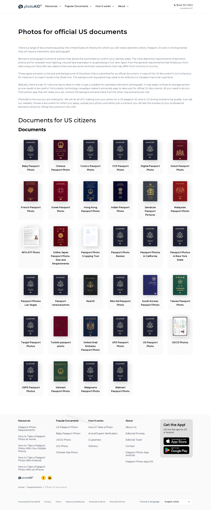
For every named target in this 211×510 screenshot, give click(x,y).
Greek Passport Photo (60, 209)
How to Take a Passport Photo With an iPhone (31, 468)
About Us (131, 427)
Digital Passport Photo (150, 168)
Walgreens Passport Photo (90, 389)
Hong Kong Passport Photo (90, 209)
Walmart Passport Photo (120, 389)
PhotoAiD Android (97, 502)
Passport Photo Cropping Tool (90, 254)
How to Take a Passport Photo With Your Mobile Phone (32, 448)
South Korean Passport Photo (150, 303)
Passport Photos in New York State (180, 256)
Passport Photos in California (150, 254)
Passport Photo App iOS (139, 461)
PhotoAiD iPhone (117, 502)
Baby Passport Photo (30, 168)
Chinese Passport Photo (60, 168)
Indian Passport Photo (120, 209)
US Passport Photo (150, 344)
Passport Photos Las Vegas (31, 303)
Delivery (93, 446)
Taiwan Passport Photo (180, 303)
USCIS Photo (63, 439)
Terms (58, 502)
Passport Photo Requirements (27, 428)
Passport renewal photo (60, 303)
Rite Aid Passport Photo (120, 303)
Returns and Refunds (75, 502)
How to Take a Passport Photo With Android (31, 459)
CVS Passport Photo (120, 168)
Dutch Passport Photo (180, 168)
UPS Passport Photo (120, 344)
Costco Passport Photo (90, 168)
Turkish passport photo (61, 344)
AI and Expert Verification (103, 433)
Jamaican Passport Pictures (150, 211)
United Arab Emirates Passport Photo (90, 346)
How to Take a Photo (100, 427)
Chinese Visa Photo (67, 452)
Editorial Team (134, 439)
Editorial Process (135, 433)
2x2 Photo (62, 446)
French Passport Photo (31, 209)
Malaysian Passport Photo (180, 209)
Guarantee (94, 439)
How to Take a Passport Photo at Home (31, 438)
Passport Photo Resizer (120, 254)
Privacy (47, 502)
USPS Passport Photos (31, 389)
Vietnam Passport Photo (60, 389)
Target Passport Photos (31, 344)
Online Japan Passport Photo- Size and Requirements (60, 258)
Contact (130, 446)
